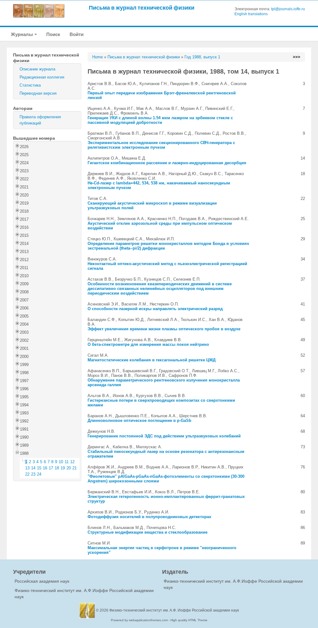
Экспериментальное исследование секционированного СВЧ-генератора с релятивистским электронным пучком (161, 145)
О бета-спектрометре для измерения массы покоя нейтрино (148, 344)
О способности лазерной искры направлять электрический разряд (155, 308)
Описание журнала (37, 69)
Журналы (22, 34)
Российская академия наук (42, 581)
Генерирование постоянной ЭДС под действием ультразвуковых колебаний (164, 436)
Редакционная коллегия (42, 77)
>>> (296, 57)
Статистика (30, 85)
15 (39, 468)
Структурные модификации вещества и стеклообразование (147, 532)
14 (33, 468)
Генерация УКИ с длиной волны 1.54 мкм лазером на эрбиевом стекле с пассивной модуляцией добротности (160, 120)
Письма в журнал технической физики (141, 7)
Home (97, 57)
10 (61, 461)
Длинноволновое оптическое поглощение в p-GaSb (139, 420)
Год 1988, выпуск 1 (202, 57)
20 (68, 468)
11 (67, 461)
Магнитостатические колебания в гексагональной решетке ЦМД (152, 360)
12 (72, 461)
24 (39, 474)
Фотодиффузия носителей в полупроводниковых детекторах (149, 516)
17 (51, 468)
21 (74, 468)
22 (27, 474)
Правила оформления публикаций (40, 120)
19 (63, 468)
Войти (77, 34)
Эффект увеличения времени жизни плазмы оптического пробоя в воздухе (164, 329)
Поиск (53, 34)
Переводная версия (38, 93)
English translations (251, 14)
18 (57, 468)
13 (27, 468)
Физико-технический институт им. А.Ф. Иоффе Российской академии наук (174, 610)
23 (33, 474)
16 (45, 468)
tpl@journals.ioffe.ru (288, 9)
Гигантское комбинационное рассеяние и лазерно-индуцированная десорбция (167, 162)
